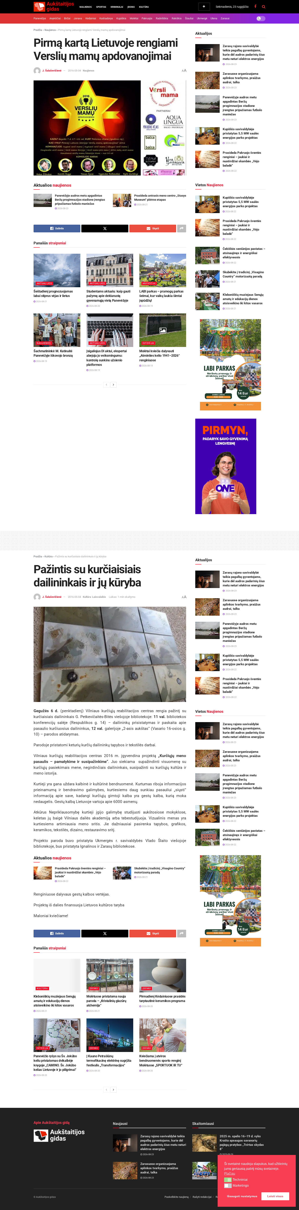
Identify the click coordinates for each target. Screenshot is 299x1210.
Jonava (78, 18)
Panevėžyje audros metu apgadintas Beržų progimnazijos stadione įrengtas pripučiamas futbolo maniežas (80, 199)
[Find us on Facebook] (255, 6)
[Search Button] (263, 7)
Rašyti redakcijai (202, 1196)
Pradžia (38, 30)
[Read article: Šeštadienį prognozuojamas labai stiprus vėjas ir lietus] (57, 270)
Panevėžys (40, 18)
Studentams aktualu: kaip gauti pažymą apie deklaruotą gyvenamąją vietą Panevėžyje (108, 295)
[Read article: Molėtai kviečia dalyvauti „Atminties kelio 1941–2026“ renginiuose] (162, 330)
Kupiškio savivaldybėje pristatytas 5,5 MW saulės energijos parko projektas (241, 133)
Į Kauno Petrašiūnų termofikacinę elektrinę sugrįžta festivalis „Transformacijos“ (108, 1060)
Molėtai (134, 18)
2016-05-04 (74, 70)
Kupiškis (121, 18)
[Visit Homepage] (54, 7)
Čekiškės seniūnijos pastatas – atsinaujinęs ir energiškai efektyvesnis (244, 253)
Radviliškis (162, 18)
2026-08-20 (94, 306)
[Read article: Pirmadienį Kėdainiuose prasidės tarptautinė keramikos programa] (162, 975)
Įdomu (131, 7)
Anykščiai (55, 18)
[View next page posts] (113, 385)
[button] (228, 1180)
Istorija (148, 343)
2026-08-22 (230, 211)
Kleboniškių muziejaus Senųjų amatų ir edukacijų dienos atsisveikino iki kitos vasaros (243, 299)
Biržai (67, 18)
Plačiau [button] (229, 1173)
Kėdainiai (90, 18)
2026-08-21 (142, 204)
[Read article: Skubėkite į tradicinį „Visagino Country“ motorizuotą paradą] (207, 279)
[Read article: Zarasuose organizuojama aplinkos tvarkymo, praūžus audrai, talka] (207, 80)
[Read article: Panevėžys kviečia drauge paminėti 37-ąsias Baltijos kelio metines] (204, 1170)
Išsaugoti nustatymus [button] (242, 1196)
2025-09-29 (227, 1154)
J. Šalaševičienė (51, 70)
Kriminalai (117, 7)
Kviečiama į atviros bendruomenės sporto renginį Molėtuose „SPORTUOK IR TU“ (160, 1060)
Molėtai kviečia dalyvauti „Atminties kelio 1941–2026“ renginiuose (159, 355)
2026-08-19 (147, 306)
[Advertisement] (149, 540)
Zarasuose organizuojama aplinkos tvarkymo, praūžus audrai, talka (242, 78)
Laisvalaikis (99, 596)
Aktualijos (44, 283)
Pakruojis (147, 18)
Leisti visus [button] (275, 1196)
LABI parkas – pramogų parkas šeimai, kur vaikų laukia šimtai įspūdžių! (161, 295)
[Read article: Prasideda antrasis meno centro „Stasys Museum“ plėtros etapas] (122, 200)
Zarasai (225, 18)
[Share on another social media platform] (181, 228)
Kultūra (144, 7)
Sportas (101, 7)
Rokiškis (177, 18)
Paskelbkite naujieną (177, 1196)
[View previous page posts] (106, 385)
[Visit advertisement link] (230, 365)
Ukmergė (202, 18)
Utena (214, 18)
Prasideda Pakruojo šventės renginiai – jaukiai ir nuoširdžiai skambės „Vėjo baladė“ (80, 872)
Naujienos (86, 7)
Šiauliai (189, 18)
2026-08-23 (62, 208)
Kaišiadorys (106, 18)
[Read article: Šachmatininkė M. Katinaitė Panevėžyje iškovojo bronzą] (57, 330)
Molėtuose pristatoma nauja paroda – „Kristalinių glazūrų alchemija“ (106, 1000)
